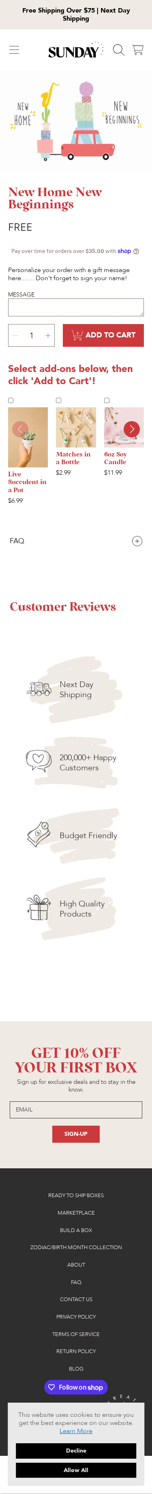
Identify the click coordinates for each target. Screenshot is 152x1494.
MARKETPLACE (76, 1213)
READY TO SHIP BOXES (76, 1195)
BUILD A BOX (76, 1230)
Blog (76, 1369)
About (76, 1265)
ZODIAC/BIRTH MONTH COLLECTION (76, 1247)
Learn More (76, 1431)
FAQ (76, 1282)
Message (21, 294)
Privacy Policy (76, 1317)
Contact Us (76, 1299)
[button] (14, 50)
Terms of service (76, 1334)
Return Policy (76, 1351)
